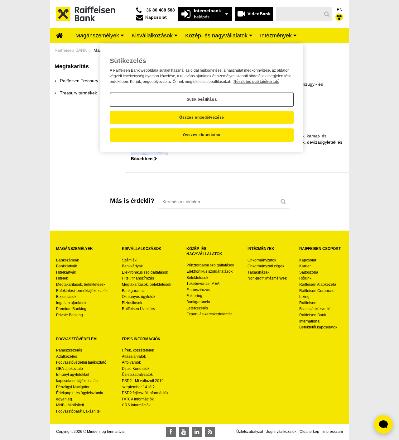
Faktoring (194, 296)
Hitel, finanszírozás (138, 278)
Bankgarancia (134, 291)
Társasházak (258, 272)
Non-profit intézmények (267, 278)
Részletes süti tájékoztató (256, 81)
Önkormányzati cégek (266, 266)
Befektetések (197, 277)
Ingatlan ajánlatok (71, 303)
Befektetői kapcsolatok (318, 327)
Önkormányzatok (262, 260)
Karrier (305, 266)
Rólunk (305, 278)
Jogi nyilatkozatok (281, 431)
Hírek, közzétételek (138, 350)
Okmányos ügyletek (138, 296)
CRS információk (136, 405)
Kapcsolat (307, 260)
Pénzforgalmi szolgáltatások (210, 265)
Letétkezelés (197, 308)
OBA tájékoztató (70, 368)
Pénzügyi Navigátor (72, 387)
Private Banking (69, 315)
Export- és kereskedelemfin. (209, 314)
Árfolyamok (131, 362)
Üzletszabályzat (249, 431)
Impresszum (332, 431)
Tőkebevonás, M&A (202, 283)
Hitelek (62, 278)
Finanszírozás (198, 290)
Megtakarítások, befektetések (80, 284)
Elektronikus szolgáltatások (145, 272)
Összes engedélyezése (201, 117)
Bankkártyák (66, 266)
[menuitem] (59, 36)
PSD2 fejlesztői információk (145, 393)
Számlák (129, 260)
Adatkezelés (66, 356)
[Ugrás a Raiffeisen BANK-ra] (85, 13)
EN (340, 9)
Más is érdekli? (132, 200)
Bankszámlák (67, 260)
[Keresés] (327, 14)
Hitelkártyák (66, 272)
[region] (201, 98)
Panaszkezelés (69, 350)
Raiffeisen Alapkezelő (317, 284)
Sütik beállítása (202, 99)
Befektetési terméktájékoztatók (82, 291)
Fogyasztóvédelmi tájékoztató (81, 362)
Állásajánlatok (134, 356)
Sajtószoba (308, 272)
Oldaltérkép (309, 431)
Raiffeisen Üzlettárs (138, 309)
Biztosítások (66, 296)
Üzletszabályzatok (137, 374)
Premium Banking (71, 309)
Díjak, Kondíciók (135, 368)
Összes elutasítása (201, 135)
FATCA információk (138, 399)
